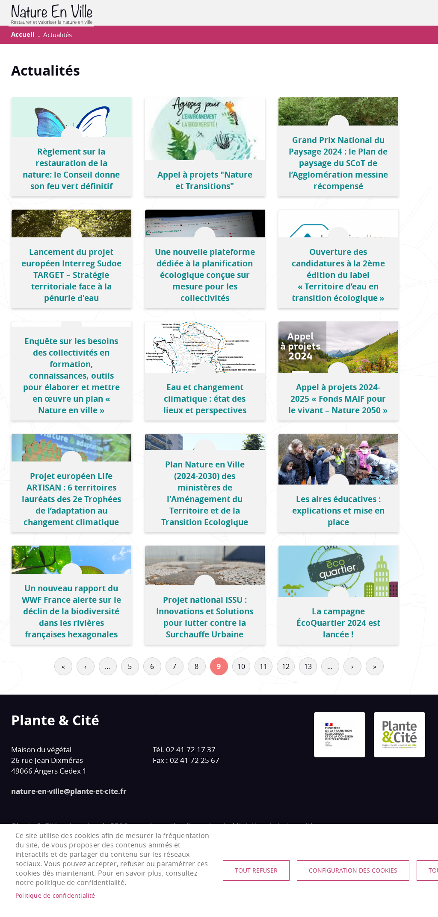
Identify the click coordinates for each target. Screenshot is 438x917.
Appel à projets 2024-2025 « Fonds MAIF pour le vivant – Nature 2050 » (338, 398)
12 (286, 666)
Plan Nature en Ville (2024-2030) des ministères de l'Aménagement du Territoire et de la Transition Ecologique (204, 493)
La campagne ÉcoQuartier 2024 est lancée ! (338, 622)
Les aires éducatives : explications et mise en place (338, 510)
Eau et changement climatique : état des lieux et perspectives (204, 398)
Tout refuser (256, 870)
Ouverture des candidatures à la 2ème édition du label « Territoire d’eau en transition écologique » (338, 275)
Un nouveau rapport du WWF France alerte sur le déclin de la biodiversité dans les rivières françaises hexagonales (71, 611)
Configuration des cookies (353, 870)
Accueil (23, 34)
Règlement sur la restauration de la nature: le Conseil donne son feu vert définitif (71, 169)
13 (308, 666)
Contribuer (405, 12)
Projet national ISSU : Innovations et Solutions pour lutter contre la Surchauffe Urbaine (204, 617)
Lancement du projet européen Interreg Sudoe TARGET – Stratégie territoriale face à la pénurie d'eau (71, 275)
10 (241, 666)
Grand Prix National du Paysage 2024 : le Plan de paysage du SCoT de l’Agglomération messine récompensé (338, 163)
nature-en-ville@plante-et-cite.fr (69, 791)
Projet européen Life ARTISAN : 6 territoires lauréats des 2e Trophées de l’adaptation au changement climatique (71, 499)
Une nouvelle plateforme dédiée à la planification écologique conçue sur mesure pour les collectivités (205, 275)
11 (263, 666)
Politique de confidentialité (55, 895)
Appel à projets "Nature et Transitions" (204, 180)
